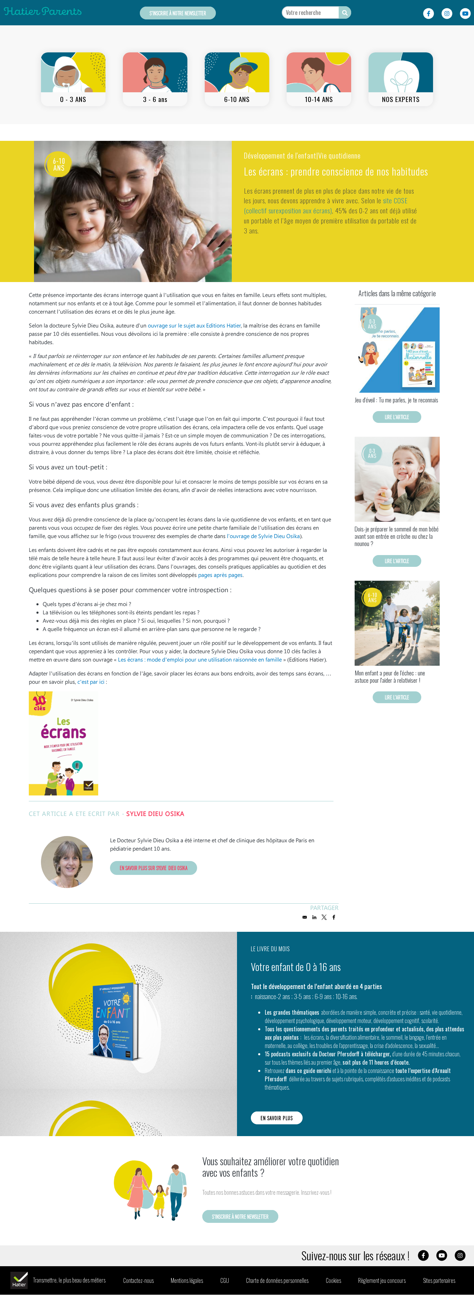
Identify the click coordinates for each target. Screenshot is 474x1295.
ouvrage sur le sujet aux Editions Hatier (194, 325)
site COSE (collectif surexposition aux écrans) (326, 205)
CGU (224, 1280)
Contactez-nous (138, 1280)
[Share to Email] (304, 917)
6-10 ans (237, 99)
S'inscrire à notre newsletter (178, 13)
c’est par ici (91, 681)
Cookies (333, 1280)
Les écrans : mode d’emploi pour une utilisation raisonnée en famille (200, 659)
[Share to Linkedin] (314, 917)
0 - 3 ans (73, 99)
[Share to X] (324, 917)
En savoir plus (277, 1118)
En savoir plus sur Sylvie (153, 867)
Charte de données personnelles (277, 1280)
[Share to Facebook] (333, 917)
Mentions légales (187, 1280)
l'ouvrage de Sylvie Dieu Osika (263, 535)
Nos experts (401, 99)
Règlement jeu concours (382, 1280)
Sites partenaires (439, 1280)
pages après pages (220, 574)
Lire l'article (397, 416)
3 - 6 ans (155, 99)
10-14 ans (319, 99)
